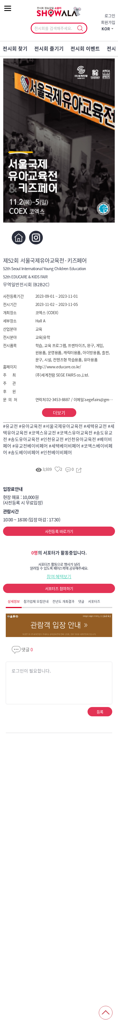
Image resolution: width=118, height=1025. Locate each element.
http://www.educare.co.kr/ (58, 366)
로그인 (110, 15)
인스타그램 (36, 237)
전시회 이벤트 (85, 48)
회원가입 (108, 22)
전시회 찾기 (15, 48)
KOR (106, 28)
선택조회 (80, 28)
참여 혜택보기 (59, 576)
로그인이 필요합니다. (31, 670)
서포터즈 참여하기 (59, 588)
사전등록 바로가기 (59, 531)
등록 (100, 711)
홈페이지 (19, 237)
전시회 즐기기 (49, 48)
